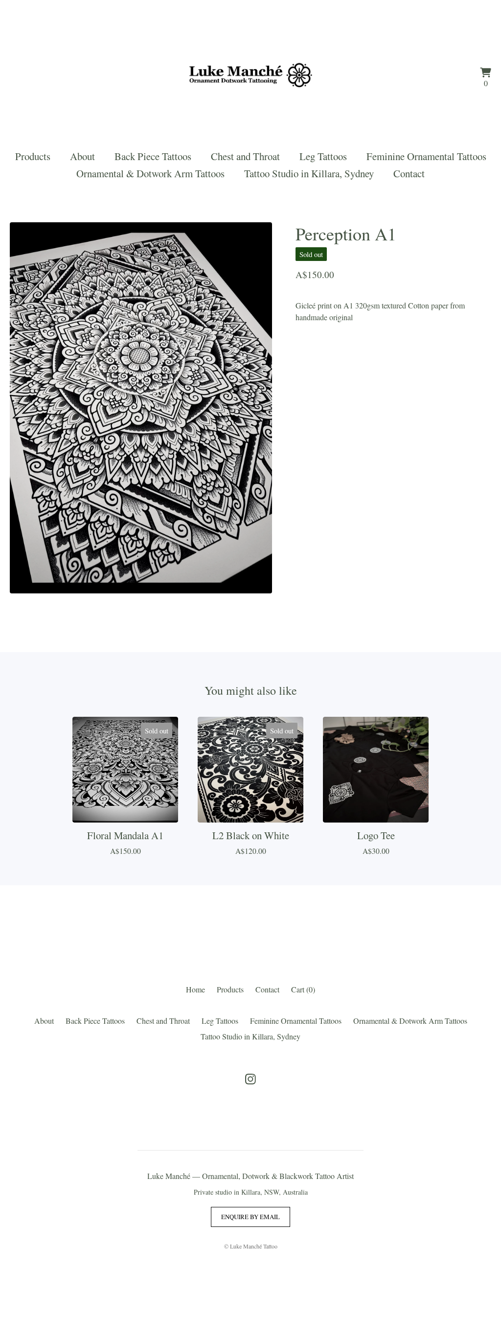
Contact (409, 173)
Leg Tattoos (323, 156)
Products (32, 156)
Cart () (303, 989)
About (82, 156)
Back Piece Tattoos (152, 156)
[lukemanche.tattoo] (251, 78)
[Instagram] (250, 1079)
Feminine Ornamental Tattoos (426, 156)
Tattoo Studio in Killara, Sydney (309, 173)
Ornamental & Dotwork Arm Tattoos (150, 173)
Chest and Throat (245, 156)
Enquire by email (250, 1216)
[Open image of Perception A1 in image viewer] (141, 407)
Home (195, 989)
